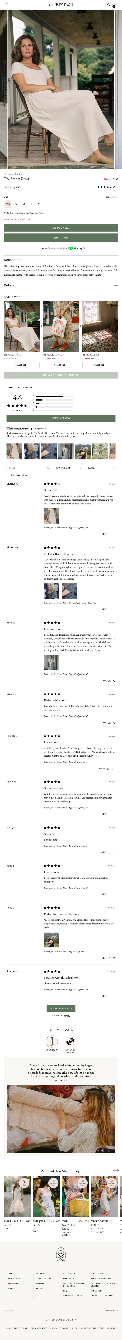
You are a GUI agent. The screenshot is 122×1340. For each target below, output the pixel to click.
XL (39, 204)
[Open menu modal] (6, 5)
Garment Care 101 (72, 1295)
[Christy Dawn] (61, 4)
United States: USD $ (60, 1319)
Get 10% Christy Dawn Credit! (103, 1284)
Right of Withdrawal (102, 1328)
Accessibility (79, 1328)
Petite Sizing (19, 213)
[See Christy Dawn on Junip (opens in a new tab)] (67, 1015)
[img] (38, 429)
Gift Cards (69, 1273)
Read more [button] (69, 579)
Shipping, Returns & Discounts (74, 1284)
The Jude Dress (39, 1226)
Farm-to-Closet (16, 1283)
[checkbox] (29, 475)
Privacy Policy (61, 1328)
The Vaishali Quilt (92, 355)
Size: (6, 196)
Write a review (61, 418)
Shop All (12, 1288)
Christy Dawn (21, 1328)
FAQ (65, 1291)
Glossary (40, 1283)
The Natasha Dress (68, 1228)
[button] (13, 174)
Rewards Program (101, 1278)
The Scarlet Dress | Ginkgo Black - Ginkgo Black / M (74, 602)
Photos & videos (19, 475)
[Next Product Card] (116, 1170)
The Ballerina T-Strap (55, 355)
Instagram (97, 1273)
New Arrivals (15, 1278)
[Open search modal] (108, 5)
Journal (40, 1288)
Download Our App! (102, 1295)
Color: (12, 187)
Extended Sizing (37, 213)
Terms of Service (41, 1328)
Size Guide (114, 197)
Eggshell (16, 187)
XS (8, 204)
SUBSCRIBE (112, 1310)
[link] (107, 187)
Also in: (24, 213)
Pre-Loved (96, 1291)
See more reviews (61, 1008)
